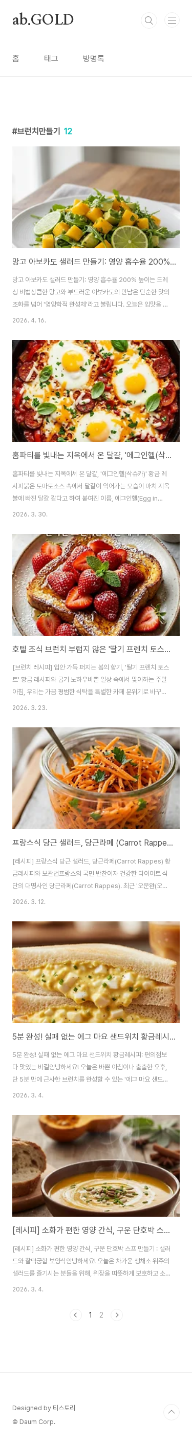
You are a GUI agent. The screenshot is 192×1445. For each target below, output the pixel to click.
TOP (171, 1412)
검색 (149, 20)
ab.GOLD (43, 20)
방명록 (93, 58)
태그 (51, 58)
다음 (117, 1315)
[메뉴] (172, 20)
